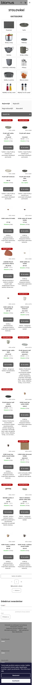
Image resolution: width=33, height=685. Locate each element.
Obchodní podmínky (10, 630)
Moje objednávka (17, 632)
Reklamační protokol (16, 627)
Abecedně (19, 108)
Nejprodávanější (7, 108)
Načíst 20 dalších (16, 576)
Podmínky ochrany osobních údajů (16, 628)
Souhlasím (15, 681)
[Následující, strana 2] (16, 582)
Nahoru (17, 590)
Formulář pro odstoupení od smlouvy (16, 625)
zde (2, 671)
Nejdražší (16, 104)
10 (21, 582)
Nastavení (15, 675)
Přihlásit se (5, 617)
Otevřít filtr (6, 114)
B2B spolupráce (24, 630)
